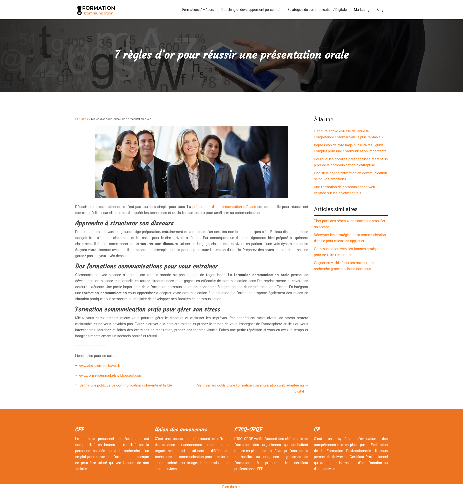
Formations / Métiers (198, 10)
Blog (380, 10)
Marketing (361, 10)
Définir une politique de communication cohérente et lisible (126, 385)
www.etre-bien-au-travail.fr (99, 365)
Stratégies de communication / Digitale (317, 10)
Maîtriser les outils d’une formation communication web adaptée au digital (250, 388)
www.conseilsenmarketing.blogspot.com (110, 375)
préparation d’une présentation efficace (224, 207)
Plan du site (231, 487)
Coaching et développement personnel (250, 10)
